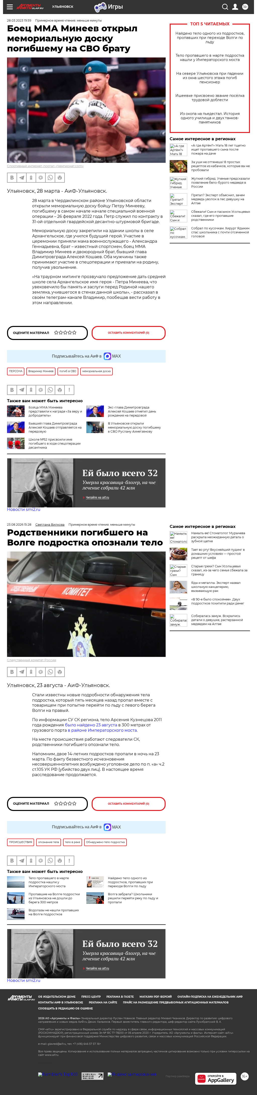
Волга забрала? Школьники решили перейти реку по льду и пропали (133, 898)
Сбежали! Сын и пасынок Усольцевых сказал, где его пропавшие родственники (220, 216)
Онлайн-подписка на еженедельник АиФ (210, 996)
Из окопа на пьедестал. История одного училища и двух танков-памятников (210, 118)
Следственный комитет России (31, 660)
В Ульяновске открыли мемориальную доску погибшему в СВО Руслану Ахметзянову (134, 427)
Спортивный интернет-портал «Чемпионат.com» (45, 166)
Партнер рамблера (177, 1076)
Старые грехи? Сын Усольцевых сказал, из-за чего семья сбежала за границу (219, 570)
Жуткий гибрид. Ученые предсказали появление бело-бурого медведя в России (220, 182)
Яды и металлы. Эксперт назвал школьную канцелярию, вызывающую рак (216, 587)
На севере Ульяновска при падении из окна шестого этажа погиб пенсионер (209, 78)
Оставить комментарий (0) (128, 332)
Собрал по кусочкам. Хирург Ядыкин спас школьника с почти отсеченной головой (220, 232)
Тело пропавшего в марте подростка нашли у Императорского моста (210, 57)
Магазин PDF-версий (156, 996)
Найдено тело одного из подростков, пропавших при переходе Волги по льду (209, 37)
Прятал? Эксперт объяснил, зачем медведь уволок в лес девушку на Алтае (218, 199)
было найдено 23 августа (90, 725)
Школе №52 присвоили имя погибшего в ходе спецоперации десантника (55, 443)
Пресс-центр (91, 996)
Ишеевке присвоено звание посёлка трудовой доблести (209, 98)
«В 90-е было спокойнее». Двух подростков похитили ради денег (217, 601)
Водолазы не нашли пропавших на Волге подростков (54, 912)
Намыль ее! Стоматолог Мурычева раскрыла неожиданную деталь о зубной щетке (218, 537)
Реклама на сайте (103, 1002)
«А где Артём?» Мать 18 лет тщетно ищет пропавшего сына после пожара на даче (218, 149)
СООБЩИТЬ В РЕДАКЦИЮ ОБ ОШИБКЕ (65, 1008)
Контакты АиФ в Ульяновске (60, 1002)
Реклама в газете (120, 996)
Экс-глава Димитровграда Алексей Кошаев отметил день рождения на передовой (132, 411)
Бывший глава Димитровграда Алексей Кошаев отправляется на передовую (55, 427)
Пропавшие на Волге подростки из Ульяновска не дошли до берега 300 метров (54, 898)
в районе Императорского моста (102, 730)
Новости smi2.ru (23, 509)
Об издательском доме (57, 996)
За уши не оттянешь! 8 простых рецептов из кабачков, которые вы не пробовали (220, 166)
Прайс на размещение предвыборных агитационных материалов (176, 1002)
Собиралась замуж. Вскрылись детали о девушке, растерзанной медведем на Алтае (217, 620)
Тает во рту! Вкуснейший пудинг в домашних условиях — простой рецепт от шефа (218, 554)
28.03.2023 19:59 (19, 20)
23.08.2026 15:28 (19, 524)
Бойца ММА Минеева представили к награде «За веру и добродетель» (55, 411)
